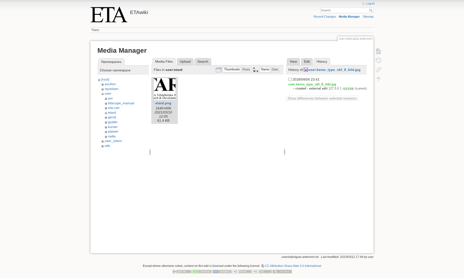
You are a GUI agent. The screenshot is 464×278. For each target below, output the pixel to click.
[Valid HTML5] (242, 271)
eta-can (114, 108)
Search (371, 10)
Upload (185, 61)
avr (110, 98)
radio (112, 136)
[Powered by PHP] (222, 271)
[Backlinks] (378, 69)
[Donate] (202, 271)
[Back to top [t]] (378, 78)
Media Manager (349, 16)
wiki (107, 146)
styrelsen (111, 89)
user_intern (113, 141)
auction (110, 84)
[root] (105, 79)
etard (112, 112)
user (108, 93)
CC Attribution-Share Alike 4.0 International (293, 266)
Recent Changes (325, 16)
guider (113, 122)
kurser (113, 127)
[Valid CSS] (262, 271)
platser (113, 131)
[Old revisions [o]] (378, 60)
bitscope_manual (121, 103)
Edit (307, 61)
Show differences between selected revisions (322, 98)
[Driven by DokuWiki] (282, 271)
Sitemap (368, 16)
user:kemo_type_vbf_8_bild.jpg (334, 70)
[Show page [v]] (378, 51)
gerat (112, 117)
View (293, 61)
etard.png (163, 103)
